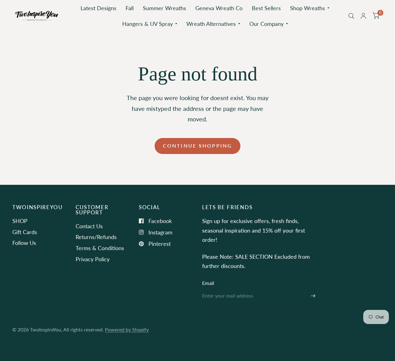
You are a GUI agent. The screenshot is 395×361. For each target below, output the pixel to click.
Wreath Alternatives (211, 23)
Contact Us (89, 226)
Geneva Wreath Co (219, 8)
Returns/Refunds (96, 236)
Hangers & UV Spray (147, 23)
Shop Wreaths (307, 8)
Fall (130, 8)
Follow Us (24, 242)
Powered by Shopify (127, 329)
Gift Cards (24, 232)
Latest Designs (98, 8)
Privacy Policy (93, 259)
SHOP (19, 220)
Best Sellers (266, 8)
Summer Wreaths (164, 8)
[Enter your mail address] (313, 296)
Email (208, 283)
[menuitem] (98, 8)
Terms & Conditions (100, 248)
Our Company (266, 23)
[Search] (351, 16)
